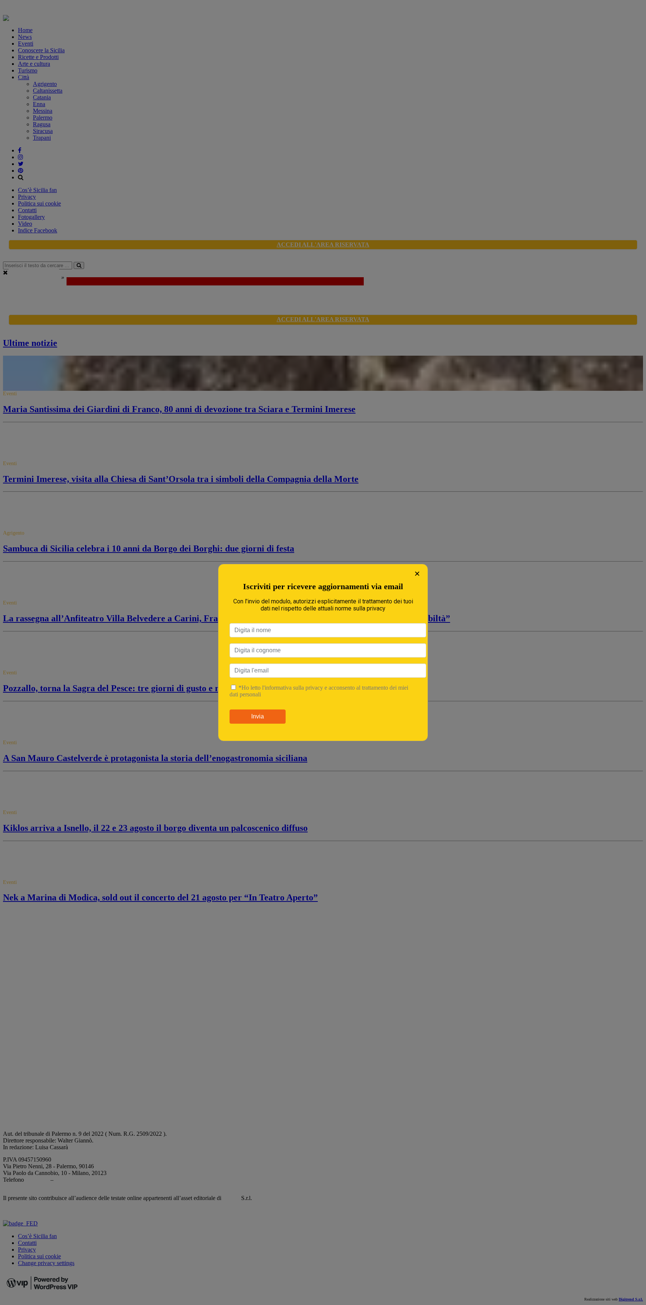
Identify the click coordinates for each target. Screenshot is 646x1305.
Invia (257, 716)
